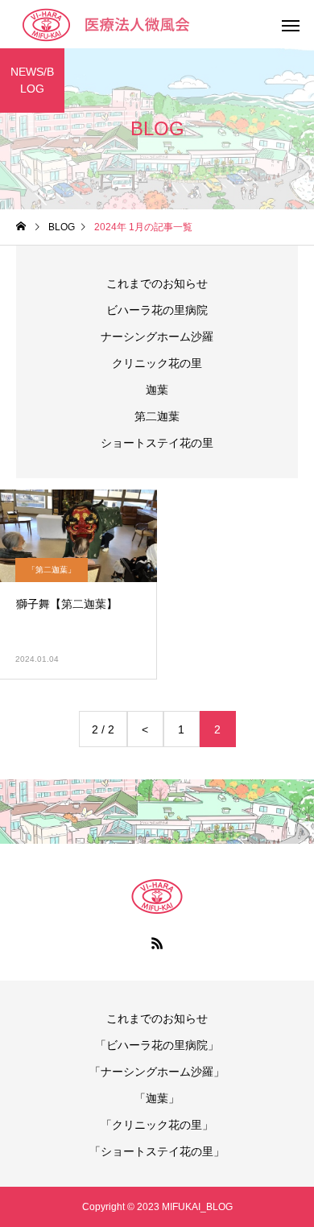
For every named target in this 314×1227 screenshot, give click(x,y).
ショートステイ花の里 (157, 442)
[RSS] (157, 943)
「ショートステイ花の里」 (157, 1151)
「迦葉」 (157, 1098)
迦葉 (157, 389)
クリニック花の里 (157, 363)
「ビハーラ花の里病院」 (157, 1045)
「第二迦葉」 (51, 569)
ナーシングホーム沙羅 (157, 336)
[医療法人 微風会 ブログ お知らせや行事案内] (124, 24)
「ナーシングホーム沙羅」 (157, 1071)
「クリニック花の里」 (157, 1124)
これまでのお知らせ (157, 283)
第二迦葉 (157, 416)
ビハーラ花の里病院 (157, 310)
